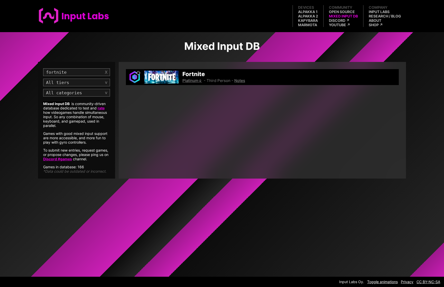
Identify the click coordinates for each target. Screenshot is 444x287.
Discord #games (57, 159)
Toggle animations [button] (382, 282)
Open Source (342, 12)
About (375, 20)
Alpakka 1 (308, 12)
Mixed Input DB (343, 16)
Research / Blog (385, 16)
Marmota (307, 25)
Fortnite (193, 74)
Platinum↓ (192, 80)
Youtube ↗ (339, 25)
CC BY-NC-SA (428, 282)
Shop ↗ (376, 25)
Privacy (407, 282)
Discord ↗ (339, 20)
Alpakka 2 (308, 16)
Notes (239, 80)
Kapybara (308, 20)
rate (101, 108)
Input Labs (379, 12)
